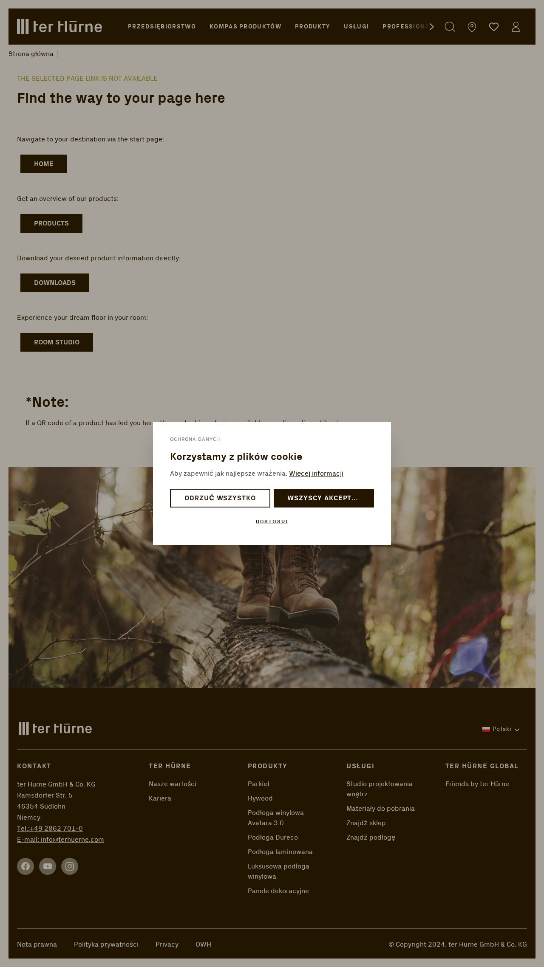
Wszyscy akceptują (326, 498)
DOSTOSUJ (272, 522)
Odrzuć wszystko (220, 498)
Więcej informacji (316, 473)
